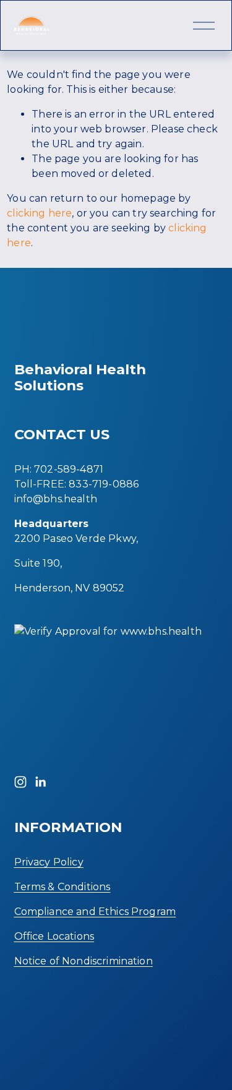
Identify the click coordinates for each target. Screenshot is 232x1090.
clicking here (39, 213)
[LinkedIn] (40, 782)
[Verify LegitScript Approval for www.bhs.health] (108, 631)
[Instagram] (20, 782)
